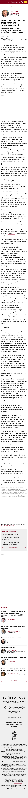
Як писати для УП (10, 724)
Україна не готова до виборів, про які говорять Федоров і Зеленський (13, 669)
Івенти (19, 717)
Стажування (19, 724)
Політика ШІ (8, 720)
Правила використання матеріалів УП (14, 719)
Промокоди (14, 726)
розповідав (11, 234)
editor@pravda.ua (18, 783)
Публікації (9, 6)
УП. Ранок (15, 6)
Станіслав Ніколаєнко (14, 12)
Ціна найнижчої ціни (8, 648)
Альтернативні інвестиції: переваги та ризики (13, 658)
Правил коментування (7, 525)
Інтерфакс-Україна (10, 753)
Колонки (22, 6)
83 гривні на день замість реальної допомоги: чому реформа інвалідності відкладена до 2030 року (13, 614)
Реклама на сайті (11, 717)
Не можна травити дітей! (10, 534)
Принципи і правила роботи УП (14, 722)
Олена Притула (19, 781)
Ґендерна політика (18, 720)
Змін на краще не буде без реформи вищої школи (10, 543)
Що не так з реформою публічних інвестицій (13, 627)
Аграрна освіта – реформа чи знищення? (11, 538)
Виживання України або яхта (11, 638)
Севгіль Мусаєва (19, 780)
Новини (3, 6)
